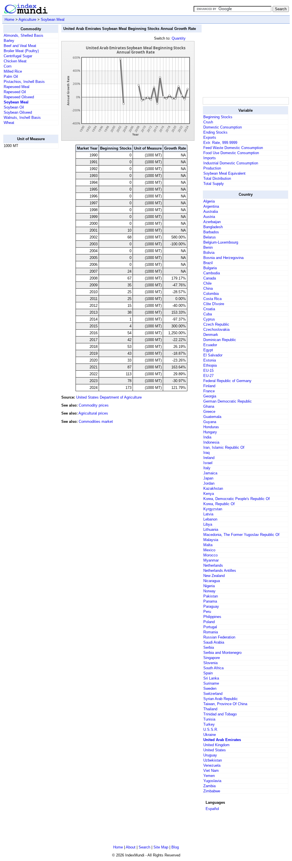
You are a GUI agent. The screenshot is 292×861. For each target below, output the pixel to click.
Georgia (209, 396)
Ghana (208, 406)
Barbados (211, 232)
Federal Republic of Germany (227, 381)
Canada (209, 278)
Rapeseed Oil (15, 92)
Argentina (211, 206)
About (130, 847)
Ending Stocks (215, 132)
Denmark (210, 334)
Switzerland (212, 693)
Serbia (208, 647)
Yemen (209, 776)
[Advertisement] (26, 238)
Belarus (209, 237)
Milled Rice (13, 71)
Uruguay (210, 755)
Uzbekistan (212, 760)
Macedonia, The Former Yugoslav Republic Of (241, 534)
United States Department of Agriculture (109, 397)
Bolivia (208, 252)
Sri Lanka (211, 678)
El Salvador (212, 355)
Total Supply (213, 183)
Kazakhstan (213, 488)
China (208, 288)
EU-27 (208, 376)
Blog (175, 847)
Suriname (211, 683)
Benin (208, 247)
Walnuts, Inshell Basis (22, 117)
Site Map (160, 847)
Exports (209, 137)
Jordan (208, 483)
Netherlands (213, 565)
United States (214, 750)
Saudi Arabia (213, 642)
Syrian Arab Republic (220, 699)
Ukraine (209, 735)
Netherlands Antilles (219, 570)
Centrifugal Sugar (18, 56)
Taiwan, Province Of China (225, 704)
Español (212, 809)
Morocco (210, 555)
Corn (7, 66)
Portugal (210, 627)
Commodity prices (94, 405)
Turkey (209, 724)
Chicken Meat (15, 61)
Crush (208, 122)
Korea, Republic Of (219, 504)
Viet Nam (211, 770)
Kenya (208, 493)
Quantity (179, 38)
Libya (207, 524)
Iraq (206, 452)
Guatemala (212, 417)
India (207, 437)
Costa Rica (212, 299)
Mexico (209, 550)
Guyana (209, 422)
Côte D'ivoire (213, 304)
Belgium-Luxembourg (220, 242)
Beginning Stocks (217, 117)
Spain (208, 673)
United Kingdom (216, 745)
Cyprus (209, 319)
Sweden (209, 688)
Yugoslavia (212, 781)
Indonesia (211, 442)
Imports (209, 158)
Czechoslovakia (216, 329)
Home (9, 19)
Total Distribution (217, 178)
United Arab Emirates (222, 740)
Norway (209, 591)
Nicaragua (211, 581)
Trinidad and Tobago (220, 714)
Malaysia (210, 540)
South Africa (213, 668)
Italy (206, 468)
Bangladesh (213, 227)
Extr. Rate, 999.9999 (220, 142)
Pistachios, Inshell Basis (24, 81)
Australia (210, 211)
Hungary (210, 432)
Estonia (209, 360)
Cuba (207, 314)
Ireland (208, 458)
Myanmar (211, 560)
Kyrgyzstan (212, 509)
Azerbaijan (212, 222)
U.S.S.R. (210, 729)
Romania (210, 632)
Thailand (210, 709)
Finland (209, 386)
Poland (209, 622)
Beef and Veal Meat (20, 46)
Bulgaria (210, 268)
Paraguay (211, 606)
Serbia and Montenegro (222, 652)
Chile (207, 283)
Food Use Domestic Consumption (231, 153)
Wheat (9, 123)
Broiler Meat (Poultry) (21, 51)
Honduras (211, 427)
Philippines (212, 617)
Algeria (209, 201)
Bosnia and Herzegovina (223, 258)
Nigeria (209, 586)
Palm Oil (11, 76)
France (209, 391)
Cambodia (211, 273)
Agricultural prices (93, 413)
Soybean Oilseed (18, 112)
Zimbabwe (211, 791)
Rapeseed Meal (16, 87)
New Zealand (214, 576)
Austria (209, 217)
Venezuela (211, 765)
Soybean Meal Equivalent (224, 173)
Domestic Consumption (222, 127)
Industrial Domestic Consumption (230, 163)
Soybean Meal (52, 19)
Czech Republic (216, 324)
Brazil (208, 263)
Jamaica (210, 473)
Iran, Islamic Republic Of (223, 447)
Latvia (208, 514)
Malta (207, 545)
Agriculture (27, 19)
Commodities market (96, 421)
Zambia (209, 786)
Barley (9, 40)
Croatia (209, 309)
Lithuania (210, 529)
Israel (207, 463)
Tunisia (209, 719)
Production (212, 168)
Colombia (211, 293)
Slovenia (210, 663)
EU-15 (208, 370)
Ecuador (210, 345)
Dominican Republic (219, 340)
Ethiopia (210, 365)
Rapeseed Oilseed (19, 97)
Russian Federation (219, 637)
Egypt (208, 350)
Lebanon (210, 519)
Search (144, 847)
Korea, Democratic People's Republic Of (236, 499)
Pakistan (210, 596)
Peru (207, 611)
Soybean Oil (14, 107)
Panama (210, 601)
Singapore (211, 658)
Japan (208, 478)
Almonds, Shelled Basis (23, 35)
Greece (209, 411)
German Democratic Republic (227, 401)
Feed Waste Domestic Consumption (233, 148)
